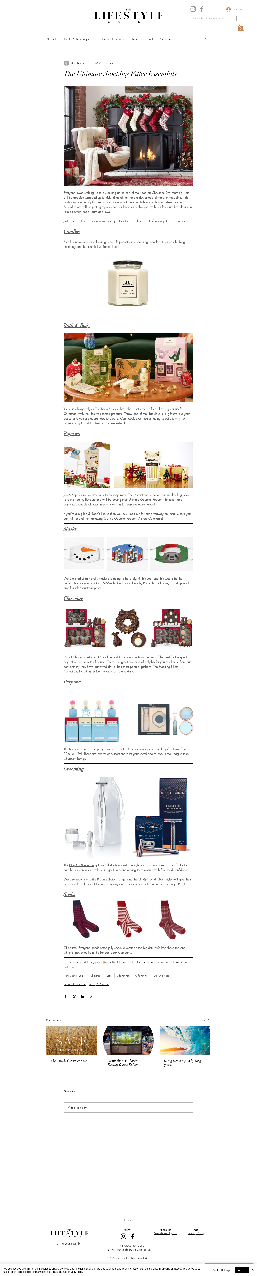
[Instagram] (193, 9)
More (163, 39)
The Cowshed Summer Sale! (69, 1061)
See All (206, 1019)
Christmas (95, 975)
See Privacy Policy (73, 1271)
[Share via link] (91, 996)
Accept (242, 1270)
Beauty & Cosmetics (99, 984)
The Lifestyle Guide (75, 975)
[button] (241, 27)
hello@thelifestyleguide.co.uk (131, 1250)
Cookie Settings (221, 1270)
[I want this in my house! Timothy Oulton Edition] (128, 1040)
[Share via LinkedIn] (82, 996)
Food (135, 39)
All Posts (51, 39)
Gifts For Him (123, 975)
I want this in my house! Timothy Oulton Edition (123, 1063)
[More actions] (191, 63)
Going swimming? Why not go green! (183, 1063)
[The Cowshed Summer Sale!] (71, 1040)
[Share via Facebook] (65, 996)
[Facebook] (201, 9)
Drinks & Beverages (77, 39)
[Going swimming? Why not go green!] (185, 1040)
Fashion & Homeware (111, 39)
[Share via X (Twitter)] (74, 996)
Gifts (108, 975)
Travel (149, 39)
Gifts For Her (141, 975)
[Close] (253, 1270)
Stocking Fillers (161, 975)
